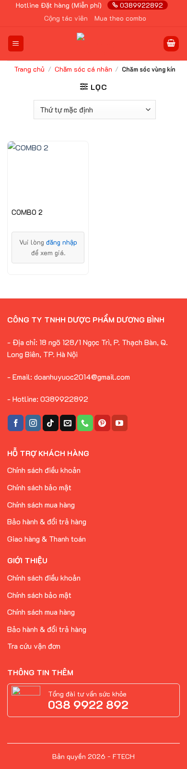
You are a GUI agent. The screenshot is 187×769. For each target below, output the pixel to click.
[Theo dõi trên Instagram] (33, 423)
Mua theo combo (120, 18)
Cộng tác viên (66, 18)
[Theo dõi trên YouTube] (120, 423)
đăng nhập (61, 242)
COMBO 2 (27, 212)
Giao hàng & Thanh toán (46, 538)
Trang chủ (29, 69)
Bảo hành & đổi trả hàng (46, 521)
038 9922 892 (88, 704)
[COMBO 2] (48, 171)
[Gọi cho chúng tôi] (85, 423)
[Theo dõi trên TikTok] (50, 423)
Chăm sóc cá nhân (83, 69)
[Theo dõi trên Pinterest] (102, 423)
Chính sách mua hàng (41, 504)
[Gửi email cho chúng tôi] (68, 423)
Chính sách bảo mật (39, 487)
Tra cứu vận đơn (33, 646)
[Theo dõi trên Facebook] (15, 423)
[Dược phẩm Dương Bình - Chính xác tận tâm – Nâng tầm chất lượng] (97, 44)
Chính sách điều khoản (44, 577)
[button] (15, 43)
